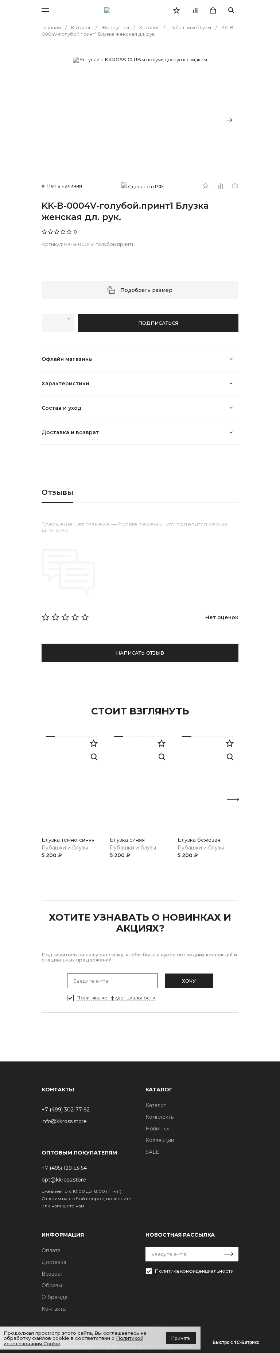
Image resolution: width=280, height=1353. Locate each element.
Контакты (54, 1309)
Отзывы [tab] (57, 492)
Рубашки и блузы (65, 848)
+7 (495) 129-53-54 (64, 1168)
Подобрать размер (146, 290)
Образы (52, 1285)
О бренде (55, 1297)
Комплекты (160, 1117)
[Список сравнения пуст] (194, 10)
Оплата (51, 1250)
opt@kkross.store (64, 1179)
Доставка (54, 1262)
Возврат (52, 1274)
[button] (56, 887)
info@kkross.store (64, 1121)
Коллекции (159, 1140)
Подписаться (158, 323)
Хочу (189, 981)
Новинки (157, 1128)
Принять (180, 1338)
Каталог (155, 1105)
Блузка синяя (127, 840)
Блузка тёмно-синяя (68, 840)
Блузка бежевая (199, 840)
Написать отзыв (140, 653)
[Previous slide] (50, 120)
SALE (152, 1152)
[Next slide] (229, 120)
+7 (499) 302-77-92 (66, 1109)
